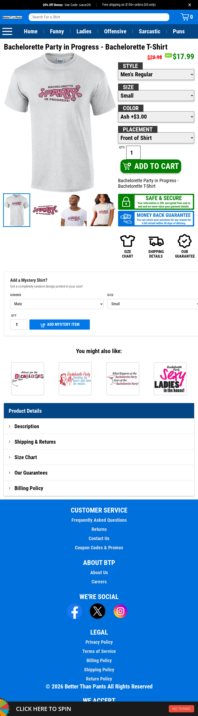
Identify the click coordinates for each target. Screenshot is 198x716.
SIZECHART (127, 253)
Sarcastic (149, 31)
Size (128, 87)
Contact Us (99, 538)
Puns (179, 31)
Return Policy (99, 679)
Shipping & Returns (35, 442)
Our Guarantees (31, 473)
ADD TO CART (156, 166)
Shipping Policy (99, 670)
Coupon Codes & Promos (99, 547)
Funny (57, 31)
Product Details (25, 411)
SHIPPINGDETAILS (156, 253)
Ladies (84, 31)
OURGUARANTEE (184, 253)
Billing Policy (28, 488)
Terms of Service (99, 651)
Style (130, 66)
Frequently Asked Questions (99, 520)
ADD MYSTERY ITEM (63, 324)
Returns (99, 529)
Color (131, 108)
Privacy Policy (99, 642)
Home (30, 31)
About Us (99, 572)
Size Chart (25, 457)
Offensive (115, 31)
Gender (15, 295)
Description (26, 426)
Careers (99, 582)
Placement (138, 129)
